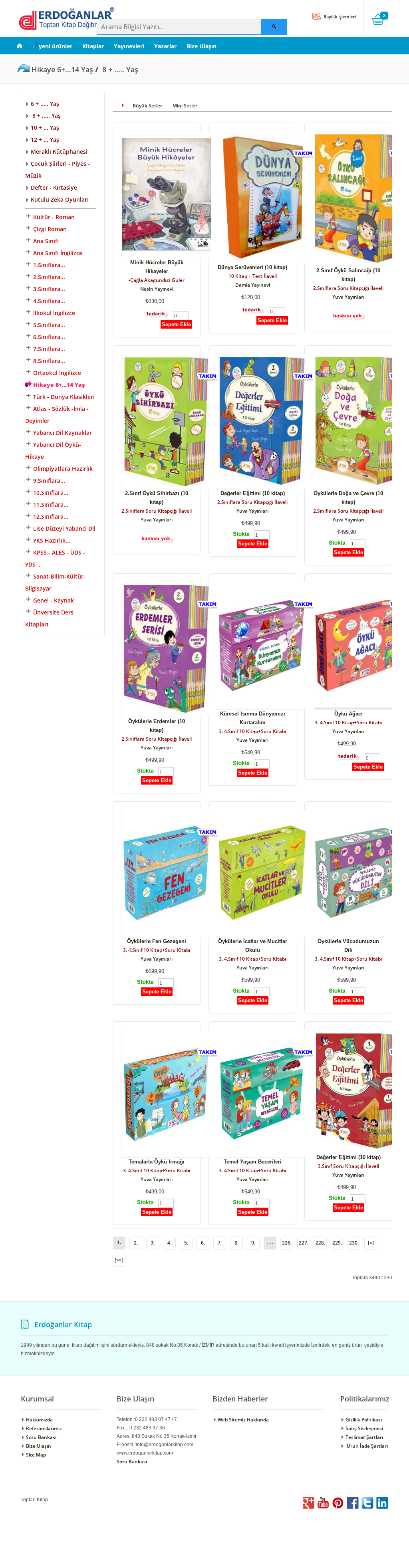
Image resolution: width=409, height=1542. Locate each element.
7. (220, 1242)
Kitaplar (93, 46)
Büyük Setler (147, 105)
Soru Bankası (40, 1437)
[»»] (119, 1260)
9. (253, 1242)
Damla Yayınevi (252, 284)
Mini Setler (185, 105)
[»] (371, 1242)
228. (320, 1242)
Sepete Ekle (176, 324)
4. (169, 1242)
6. (203, 1242)
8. (236, 1242)
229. (337, 1242)
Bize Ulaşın (201, 46)
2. (136, 1242)
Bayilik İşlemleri (339, 17)
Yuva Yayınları (348, 296)
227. (303, 1242)
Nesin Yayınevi (156, 288)
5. (186, 1242)
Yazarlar (165, 46)
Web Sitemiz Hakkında (242, 1419)
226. (287, 1242)
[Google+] (308, 1507)
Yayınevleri (129, 46)
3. (153, 1242)
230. (354, 1242)
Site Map (35, 1454)
